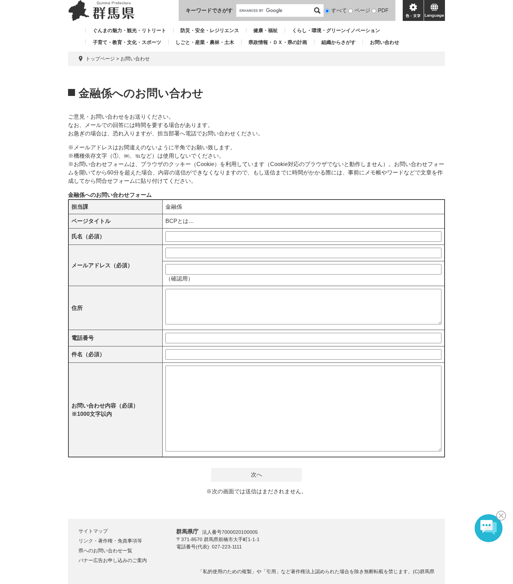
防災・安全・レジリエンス (209, 30)
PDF (383, 10)
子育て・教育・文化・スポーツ (127, 42)
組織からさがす (338, 42)
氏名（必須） (88, 236)
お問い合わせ (384, 42)
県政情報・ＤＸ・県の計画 (277, 42)
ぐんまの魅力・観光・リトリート (129, 30)
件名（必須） (88, 354)
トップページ (100, 58)
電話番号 (83, 338)
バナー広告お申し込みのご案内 (113, 560)
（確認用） (179, 279)
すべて (339, 10)
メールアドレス (102, 265)
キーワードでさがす (209, 10)
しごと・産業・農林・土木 (205, 42)
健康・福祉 (265, 30)
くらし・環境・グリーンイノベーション (336, 30)
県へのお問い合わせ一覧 (105, 550)
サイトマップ (93, 531)
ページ (362, 10)
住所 (77, 308)
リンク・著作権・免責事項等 (110, 541)
